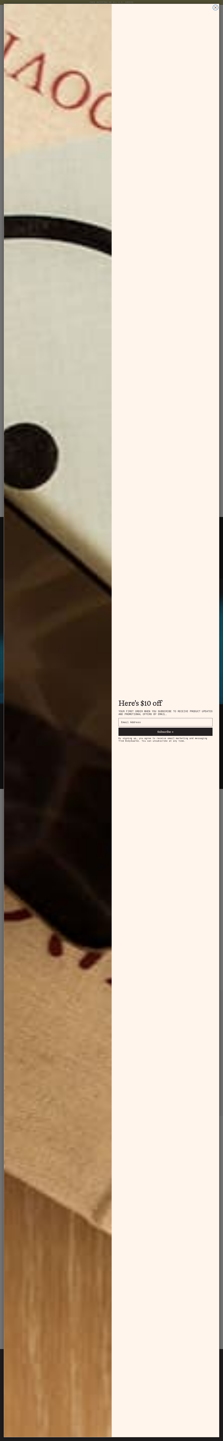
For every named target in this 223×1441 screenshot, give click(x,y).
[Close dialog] (215, 7)
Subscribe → (165, 731)
